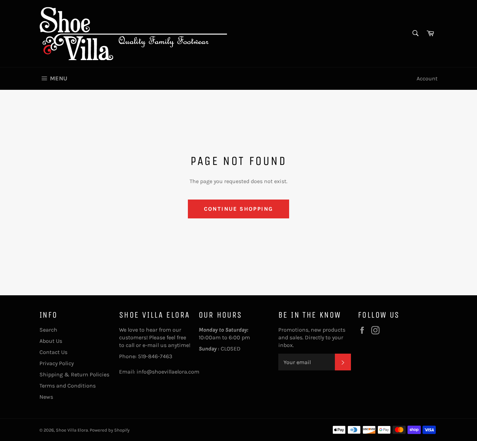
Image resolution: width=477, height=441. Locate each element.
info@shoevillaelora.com (168, 371)
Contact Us (53, 352)
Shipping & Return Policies (74, 374)
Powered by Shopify (110, 430)
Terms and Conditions (67, 385)
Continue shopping (238, 208)
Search (48, 329)
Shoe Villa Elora (72, 430)
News (46, 396)
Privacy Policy (56, 363)
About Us (50, 341)
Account (427, 78)
